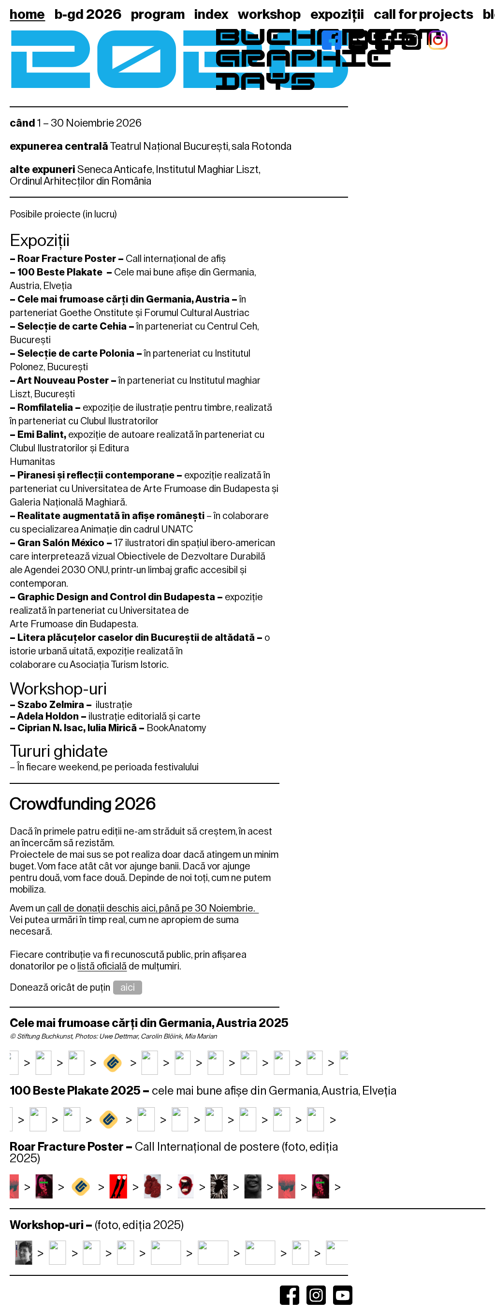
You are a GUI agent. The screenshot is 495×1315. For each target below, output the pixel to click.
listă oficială (102, 966)
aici (127, 987)
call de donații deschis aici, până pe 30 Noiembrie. (153, 908)
